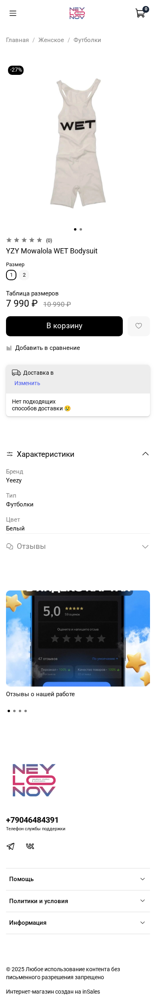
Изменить (27, 383)
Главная (17, 40)
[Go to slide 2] (81, 229)
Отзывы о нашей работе (40, 694)
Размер (15, 264)
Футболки (87, 40)
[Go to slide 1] (75, 229)
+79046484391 (32, 820)
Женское (51, 40)
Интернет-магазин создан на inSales (53, 991)
